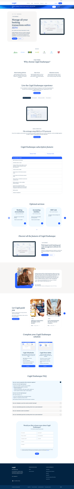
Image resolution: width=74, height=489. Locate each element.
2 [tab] (37, 229)
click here (48, 450)
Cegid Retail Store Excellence (50, 471)
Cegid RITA (47, 475)
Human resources (31, 471)
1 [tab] (36, 229)
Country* (22, 441)
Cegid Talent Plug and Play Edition (51, 477)
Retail (30, 469)
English (61, 0)
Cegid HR (47, 473)
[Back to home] (19, 3)
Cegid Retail (47, 469)
